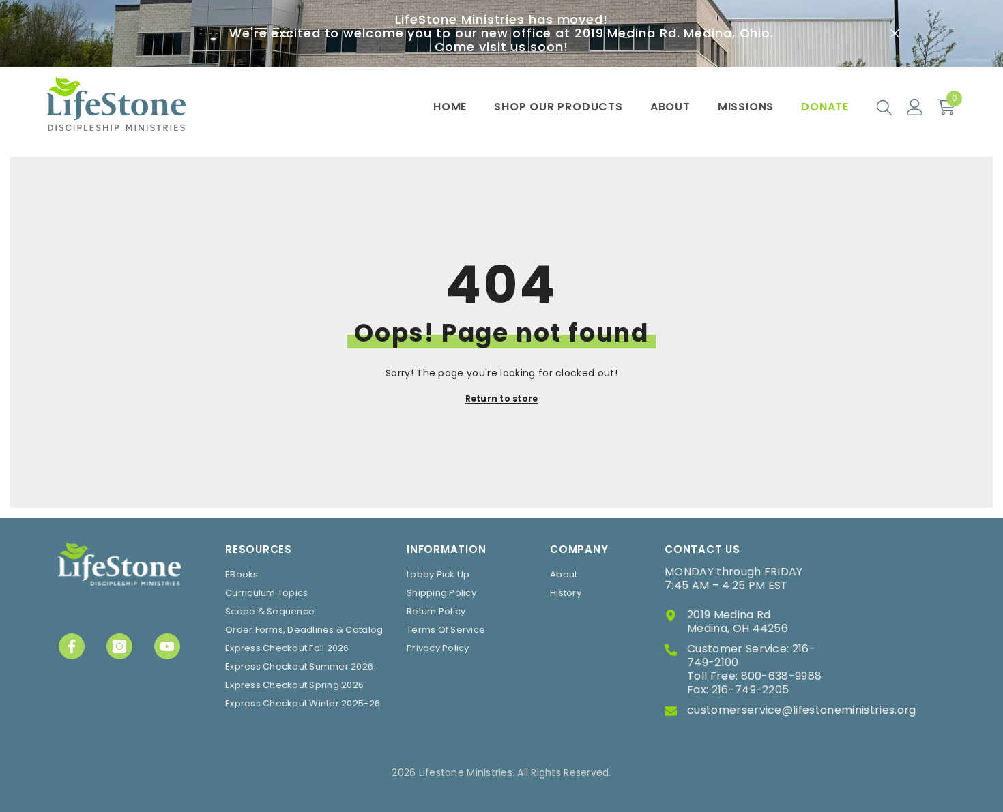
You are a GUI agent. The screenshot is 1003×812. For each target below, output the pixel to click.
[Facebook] (72, 646)
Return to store (501, 398)
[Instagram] (119, 646)
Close (895, 34)
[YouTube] (167, 646)
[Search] (884, 107)
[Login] (915, 107)
